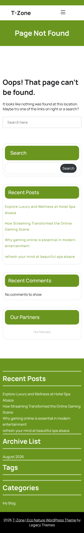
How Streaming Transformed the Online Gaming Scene (38, 226)
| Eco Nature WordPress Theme (51, 520)
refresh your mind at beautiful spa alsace (40, 256)
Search (18, 153)
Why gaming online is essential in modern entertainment (40, 242)
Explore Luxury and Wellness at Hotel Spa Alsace (40, 209)
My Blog (9, 503)
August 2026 (13, 456)
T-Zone (21, 13)
